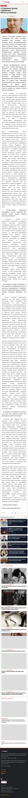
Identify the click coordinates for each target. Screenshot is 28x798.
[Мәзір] (2, 2)
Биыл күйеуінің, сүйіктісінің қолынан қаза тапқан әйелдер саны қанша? (13, 608)
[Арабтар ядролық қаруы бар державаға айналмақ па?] (14, 732)
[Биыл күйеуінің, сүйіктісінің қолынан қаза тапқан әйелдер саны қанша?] (14, 597)
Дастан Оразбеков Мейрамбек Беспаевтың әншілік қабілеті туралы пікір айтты (13, 693)
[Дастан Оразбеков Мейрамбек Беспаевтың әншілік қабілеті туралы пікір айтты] (14, 683)
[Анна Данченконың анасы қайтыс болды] (14, 641)
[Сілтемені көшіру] (25, 513)
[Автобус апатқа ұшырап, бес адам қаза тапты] (14, 661)
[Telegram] (15, 513)
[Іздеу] (26, 2)
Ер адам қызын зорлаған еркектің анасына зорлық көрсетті (13, 630)
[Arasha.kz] (6, 2)
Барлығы (24, 565)
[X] (19, 513)
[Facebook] (12, 513)
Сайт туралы (4, 771)
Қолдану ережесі (5, 795)
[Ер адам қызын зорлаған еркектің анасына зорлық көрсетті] (14, 619)
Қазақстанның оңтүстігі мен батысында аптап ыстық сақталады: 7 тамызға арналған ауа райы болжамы (13, 721)
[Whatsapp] (22, 513)
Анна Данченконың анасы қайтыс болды (13, 651)
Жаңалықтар (9, 584)
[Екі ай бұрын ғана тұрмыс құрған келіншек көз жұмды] (14, 576)
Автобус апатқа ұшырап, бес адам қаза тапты (12, 672)
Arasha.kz (12, 16)
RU (23, 2)
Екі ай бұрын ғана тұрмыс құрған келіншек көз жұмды (13, 586)
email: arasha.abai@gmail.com (7, 791)
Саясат (3, 741)
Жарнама (3, 773)
